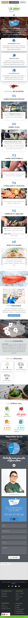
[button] (14, 15)
